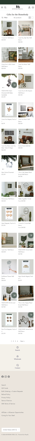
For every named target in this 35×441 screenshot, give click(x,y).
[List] (32, 17)
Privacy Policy (5, 397)
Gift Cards (4, 388)
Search (3, 385)
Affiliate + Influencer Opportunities (12, 412)
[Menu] (2, 7)
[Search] (6, 7)
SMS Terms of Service (8, 404)
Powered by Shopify (23, 434)
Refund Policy (5, 394)
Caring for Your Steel (8, 415)
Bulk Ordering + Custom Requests (12, 391)
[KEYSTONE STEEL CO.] (17, 7)
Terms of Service (6, 401)
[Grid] (30, 17)
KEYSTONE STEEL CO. (11, 434)
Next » (22, 341)
